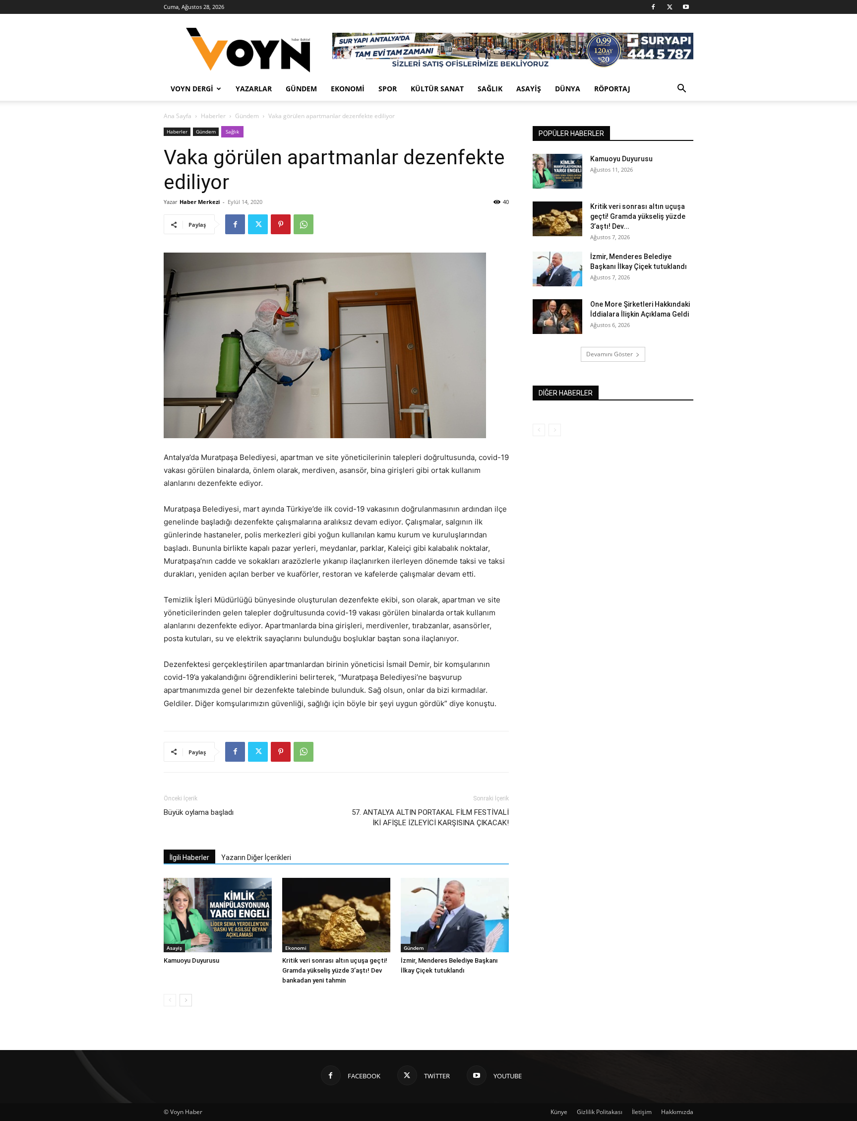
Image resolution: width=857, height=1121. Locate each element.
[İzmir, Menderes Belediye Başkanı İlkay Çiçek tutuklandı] (455, 915)
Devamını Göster (609, 354)
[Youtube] (685, 7)
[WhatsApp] (303, 224)
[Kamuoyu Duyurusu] (218, 915)
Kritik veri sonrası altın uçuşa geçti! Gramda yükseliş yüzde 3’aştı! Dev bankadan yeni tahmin (334, 970)
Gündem (301, 88)
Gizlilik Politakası (599, 1112)
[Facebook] (653, 7)
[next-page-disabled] (555, 430)
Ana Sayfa (177, 116)
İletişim (642, 1112)
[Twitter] (669, 7)
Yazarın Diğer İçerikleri (256, 857)
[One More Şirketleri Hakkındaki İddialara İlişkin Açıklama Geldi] (557, 316)
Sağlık (490, 88)
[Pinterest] (281, 224)
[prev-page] (170, 1000)
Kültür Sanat (437, 88)
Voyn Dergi (192, 88)
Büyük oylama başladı (199, 812)
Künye (559, 1112)
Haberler (213, 116)
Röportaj (612, 88)
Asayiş (528, 88)
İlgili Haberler (189, 857)
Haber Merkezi (200, 201)
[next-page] (186, 1000)
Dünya (567, 88)
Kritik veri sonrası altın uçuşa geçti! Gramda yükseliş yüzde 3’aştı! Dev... (637, 216)
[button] (681, 89)
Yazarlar (254, 88)
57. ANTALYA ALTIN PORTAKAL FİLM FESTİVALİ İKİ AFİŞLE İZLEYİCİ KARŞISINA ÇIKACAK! (430, 817)
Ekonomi (348, 88)
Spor (387, 88)
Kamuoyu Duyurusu (191, 960)
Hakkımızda (677, 1112)
